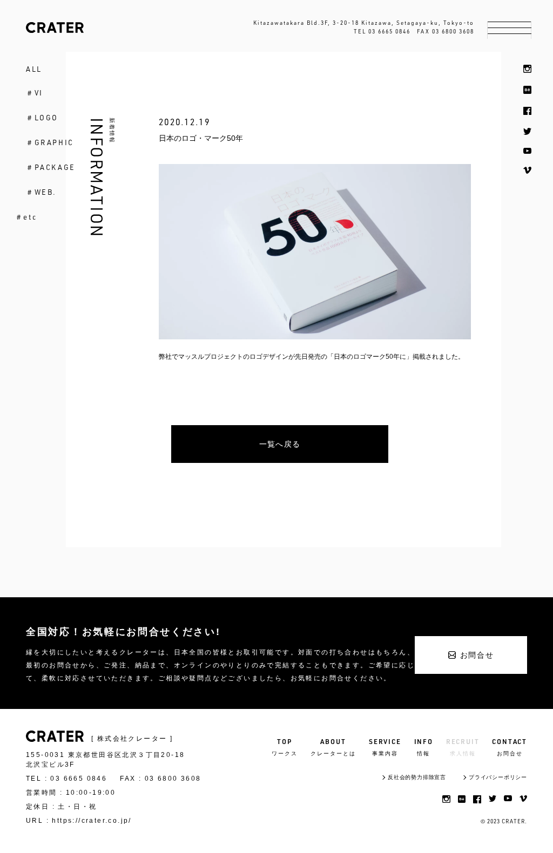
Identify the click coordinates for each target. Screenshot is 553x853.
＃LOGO (42, 117)
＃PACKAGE (51, 167)
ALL (34, 69)
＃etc (26, 217)
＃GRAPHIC (50, 142)
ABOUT (333, 747)
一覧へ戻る (280, 444)
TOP (285, 747)
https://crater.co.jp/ (91, 820)
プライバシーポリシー (498, 777)
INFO (423, 747)
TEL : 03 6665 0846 (66, 778)
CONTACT (509, 747)
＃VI (34, 92)
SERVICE (385, 747)
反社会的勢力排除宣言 (417, 777)
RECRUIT (463, 747)
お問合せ (477, 655)
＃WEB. (41, 192)
